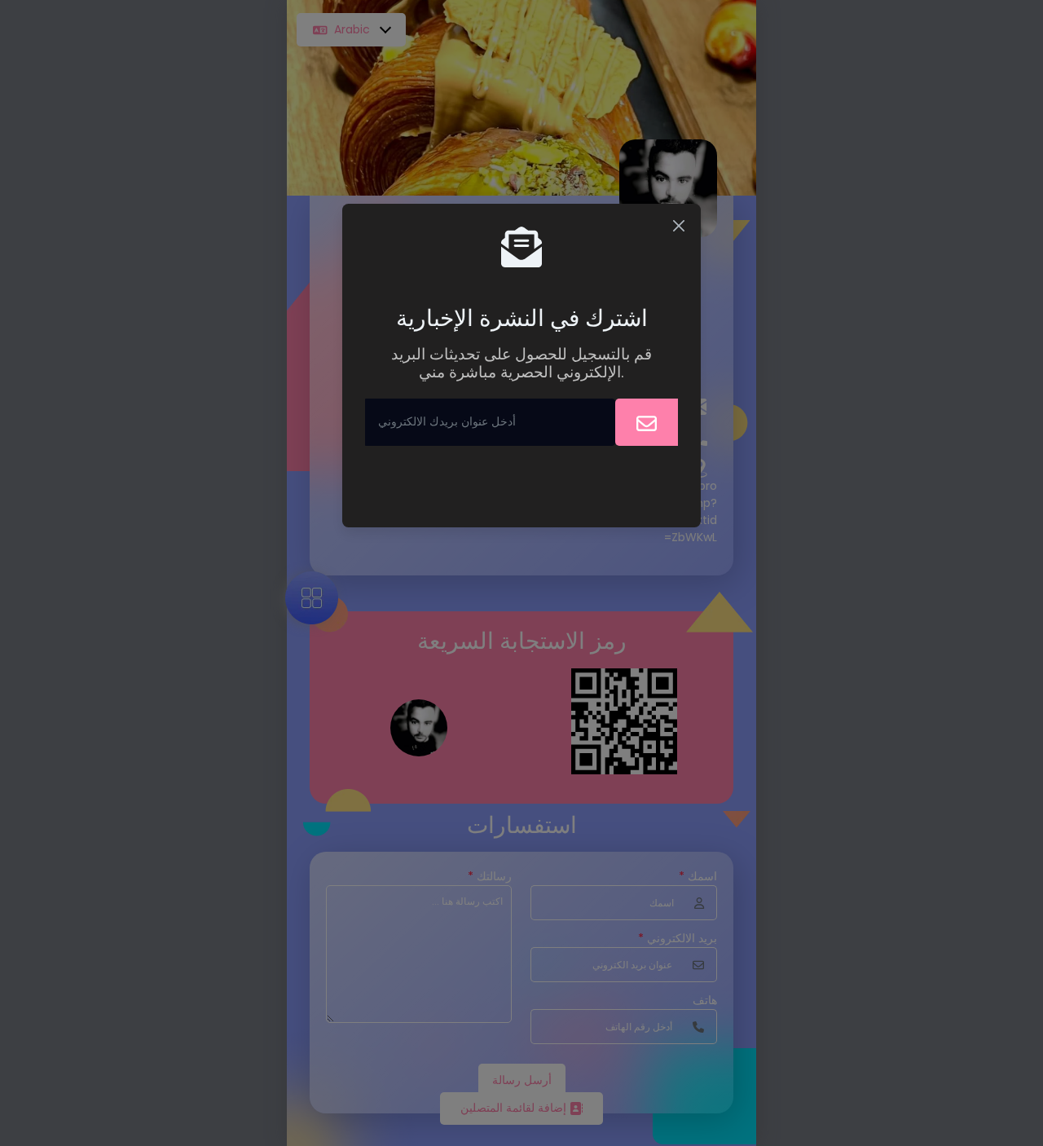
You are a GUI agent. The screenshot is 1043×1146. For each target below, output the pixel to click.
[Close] (679, 226)
